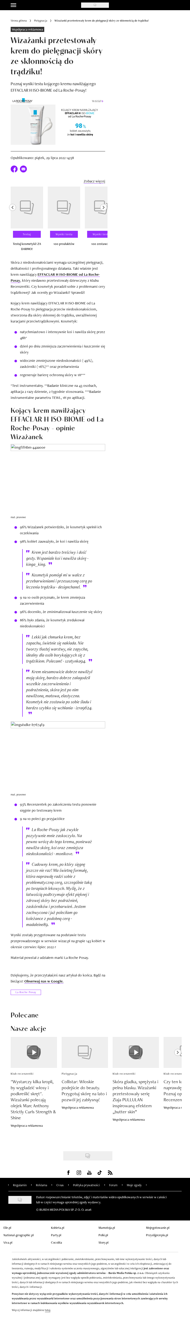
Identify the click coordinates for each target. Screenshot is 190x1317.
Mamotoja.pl (106, 1228)
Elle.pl (7, 1228)
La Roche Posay (26, 992)
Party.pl (56, 1235)
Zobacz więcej (94, 181)
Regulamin (20, 1185)
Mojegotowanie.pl (157, 1228)
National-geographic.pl (18, 1235)
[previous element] (12, 220)
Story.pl (103, 1242)
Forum (113, 1185)
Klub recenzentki (22, 1074)
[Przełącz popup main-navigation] (13, 5)
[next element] (103, 220)
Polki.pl (103, 1235)
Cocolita (56, 1242)
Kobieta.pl (57, 1228)
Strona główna (19, 20)
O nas (60, 1185)
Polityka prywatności (86, 1185)
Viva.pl (7, 1242)
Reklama (41, 1185)
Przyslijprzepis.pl (157, 1235)
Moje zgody (134, 1185)
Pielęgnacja (40, 20)
